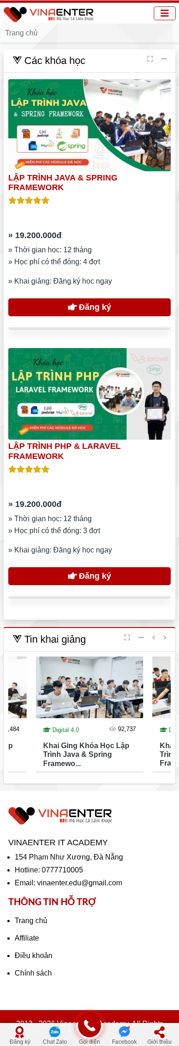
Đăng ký (94, 307)
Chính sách (33, 973)
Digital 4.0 (64, 729)
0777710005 (62, 870)
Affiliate (27, 938)
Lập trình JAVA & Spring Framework (62, 182)
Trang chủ (31, 920)
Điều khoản (33, 955)
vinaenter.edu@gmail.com (79, 883)
